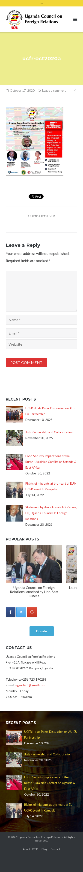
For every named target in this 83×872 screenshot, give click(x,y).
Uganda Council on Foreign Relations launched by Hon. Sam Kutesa (34, 591)
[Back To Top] (71, 861)
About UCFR (30, 849)
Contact (55, 849)
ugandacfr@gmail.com (30, 685)
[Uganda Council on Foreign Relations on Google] (32, 612)
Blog (44, 849)
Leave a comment (54, 90)
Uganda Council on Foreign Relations (40, 837)
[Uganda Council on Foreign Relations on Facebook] (10, 612)
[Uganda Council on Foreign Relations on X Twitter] (21, 612)
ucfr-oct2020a (42, 216)
